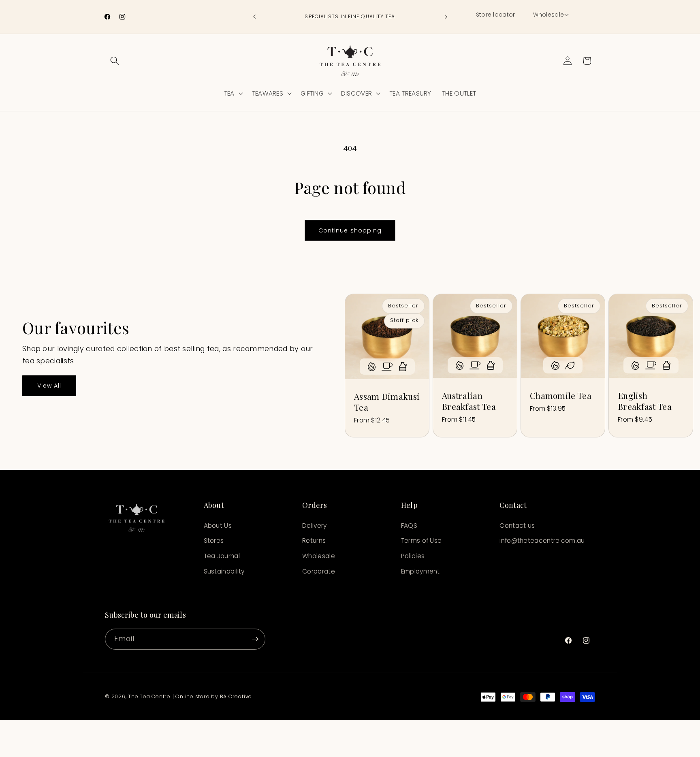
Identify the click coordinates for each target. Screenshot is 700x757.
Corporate (318, 571)
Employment (420, 571)
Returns (314, 540)
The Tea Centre (149, 696)
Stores (214, 540)
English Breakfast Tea (645, 401)
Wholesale (318, 556)
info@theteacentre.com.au (542, 540)
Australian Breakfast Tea (469, 401)
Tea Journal (222, 556)
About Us (218, 525)
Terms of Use (421, 540)
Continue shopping (350, 230)
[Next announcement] (446, 17)
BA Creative (236, 696)
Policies (413, 556)
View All (49, 386)
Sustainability (224, 571)
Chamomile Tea (560, 395)
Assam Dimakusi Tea (387, 402)
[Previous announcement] (254, 17)
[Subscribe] (255, 639)
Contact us (517, 525)
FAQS (409, 525)
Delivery (314, 525)
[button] (550, 15)
